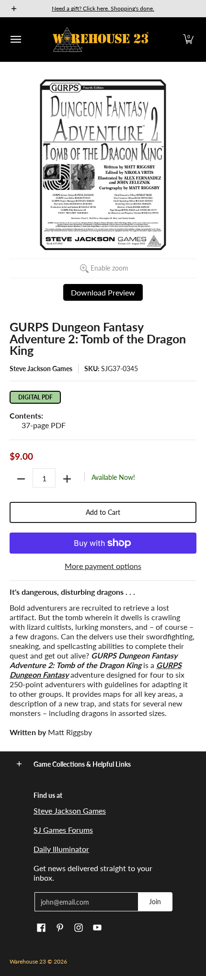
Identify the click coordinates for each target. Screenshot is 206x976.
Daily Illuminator (61, 848)
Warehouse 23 (28, 961)
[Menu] (15, 39)
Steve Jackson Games (41, 368)
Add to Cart (103, 512)
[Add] (67, 479)
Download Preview (103, 292)
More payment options (103, 565)
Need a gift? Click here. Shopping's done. (103, 8)
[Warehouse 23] (101, 39)
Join (155, 901)
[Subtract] (21, 479)
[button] (188, 39)
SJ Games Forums (63, 829)
